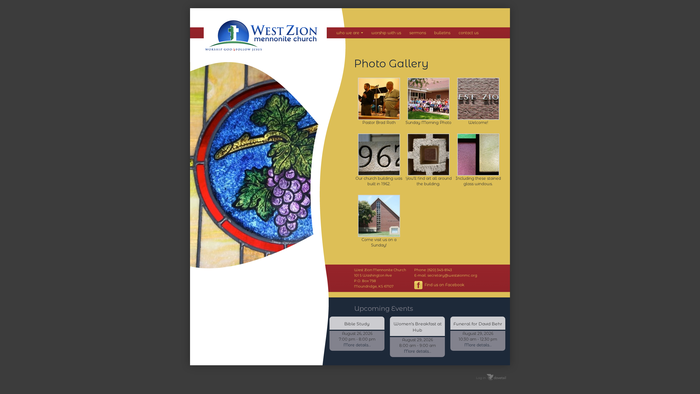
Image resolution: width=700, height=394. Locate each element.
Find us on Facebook (443, 284)
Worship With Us (386, 32)
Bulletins (442, 32)
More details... (357, 345)
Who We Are (348, 32)
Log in (481, 378)
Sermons (417, 32)
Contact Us (469, 32)
